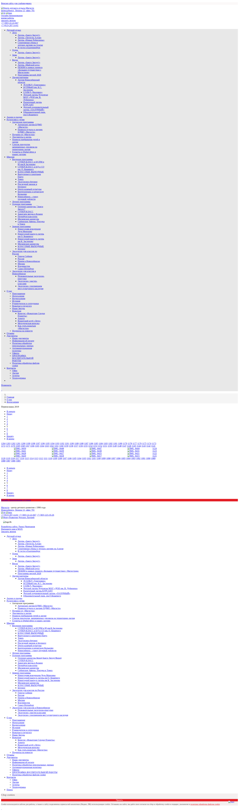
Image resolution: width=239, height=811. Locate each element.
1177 (135, 443)
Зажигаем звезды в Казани (30, 214)
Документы (12, 336)
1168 (22, 446)
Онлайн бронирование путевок (16, 500)
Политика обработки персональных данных (22, 344)
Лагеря (15, 373)
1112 (41, 458)
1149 (114, 446)
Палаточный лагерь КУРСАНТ (32, 103)
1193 (57, 443)
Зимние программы (21, 226)
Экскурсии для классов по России (28, 690)
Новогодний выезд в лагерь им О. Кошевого (31, 235)
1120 (3, 458)
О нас (9, 291)
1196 (43, 443)
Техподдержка (19, 378)
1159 (66, 446)
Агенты (16, 375)
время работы (7, 18)
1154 (90, 446)
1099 (103, 458)
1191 (67, 443)
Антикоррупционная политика (26, 767)
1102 (89, 458)
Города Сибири (25, 256)
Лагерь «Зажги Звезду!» (29, 35)
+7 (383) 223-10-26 (45, 515)
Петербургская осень (27, 216)
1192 (62, 443)
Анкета (21, 318)
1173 (154, 443)
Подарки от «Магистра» (23, 134)
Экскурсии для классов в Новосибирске (24, 272)
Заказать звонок (8, 531)
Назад (9, 414)
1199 (28, 443)
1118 (13, 458)
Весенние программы (22, 159)
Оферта (15, 353)
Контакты (11, 368)
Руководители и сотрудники (25, 303)
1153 (95, 446)
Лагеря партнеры (20, 77)
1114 (31, 458)
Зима (14, 55)
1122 (154, 453)
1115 (27, 458)
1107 (65, 458)
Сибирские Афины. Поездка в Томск (35, 670)
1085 (18, 461)
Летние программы (21, 201)
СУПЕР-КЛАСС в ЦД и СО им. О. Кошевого (31, 168)
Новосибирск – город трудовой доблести (28, 197)
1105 (74, 458)
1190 (72, 443)
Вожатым (16, 311)
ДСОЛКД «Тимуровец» (34, 85)
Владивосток (24, 266)
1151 (105, 446)
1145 (134, 446)
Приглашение (18, 293)
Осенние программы (22, 204)
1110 (50, 458)
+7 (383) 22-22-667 (9, 23)
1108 (60, 458)
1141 (153, 446)
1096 (118, 458)
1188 (81, 443)
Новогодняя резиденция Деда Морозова (29, 230)
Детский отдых (14, 30)
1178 (130, 443)
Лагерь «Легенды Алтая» (29, 37)
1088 (3, 461)
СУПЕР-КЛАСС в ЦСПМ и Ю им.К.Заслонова (31, 163)
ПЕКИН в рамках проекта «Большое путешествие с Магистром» (30, 70)
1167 (27, 446)
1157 (76, 446)
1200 (23, 443)
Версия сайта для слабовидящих (16, 3)
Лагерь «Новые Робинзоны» (31, 40)
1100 (98, 458)
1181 (115, 443)
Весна (15, 60)
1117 (17, 458)
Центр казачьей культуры (29, 189)
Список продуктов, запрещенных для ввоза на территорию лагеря (24, 147)
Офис (14, 370)
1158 (71, 446)
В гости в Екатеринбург (29, 47)
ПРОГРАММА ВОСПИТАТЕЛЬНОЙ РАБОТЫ (22, 358)
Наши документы (20, 338)
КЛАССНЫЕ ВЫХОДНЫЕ (31, 172)
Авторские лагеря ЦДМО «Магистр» (35, 606)
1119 (8, 458)
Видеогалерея (18, 298)
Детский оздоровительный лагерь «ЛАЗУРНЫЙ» (36, 108)
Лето (14, 32)
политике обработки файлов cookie (205, 804)
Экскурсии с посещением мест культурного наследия (30, 287)
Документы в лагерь (21, 137)
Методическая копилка (28, 323)
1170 (13, 446)
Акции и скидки (14, 117)
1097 (113, 458)
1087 (8, 461)
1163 (47, 446)
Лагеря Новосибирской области (33, 578)
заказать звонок (8, 20)
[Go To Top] (1, 808)
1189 (76, 443)
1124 (154, 448)
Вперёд (10, 436)
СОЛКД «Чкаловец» (33, 92)
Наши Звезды (18, 308)
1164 (42, 446)
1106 (69, 458)
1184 (101, 443)
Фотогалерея (18, 296)
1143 (143, 446)
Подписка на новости (22, 331)
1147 (124, 446)
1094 (128, 458)
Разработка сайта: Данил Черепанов (18, 526)
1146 (129, 446)
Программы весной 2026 (29, 75)
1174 (149, 443)
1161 (56, 446)
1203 (8, 443)
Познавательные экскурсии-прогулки (35, 710)
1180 (120, 443)
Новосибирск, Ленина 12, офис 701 (18, 10)
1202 (13, 443)
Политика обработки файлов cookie (29, 775)
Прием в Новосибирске (29, 261)
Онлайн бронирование (12, 15)
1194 (52, 443)
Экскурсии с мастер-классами (32, 712)
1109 (55, 458)
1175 (144, 443)
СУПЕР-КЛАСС (25, 211)
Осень (15, 50)
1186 (91, 443)
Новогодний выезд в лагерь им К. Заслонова (31, 240)
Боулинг (21, 249)
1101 (94, 458)
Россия (21, 259)
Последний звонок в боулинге (32, 643)
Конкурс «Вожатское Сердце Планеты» (36, 740)
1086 (13, 461)
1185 (96, 443)
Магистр (5, 507)
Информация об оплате (23, 341)
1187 (86, 443)
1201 (18, 443)
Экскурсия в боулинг (28, 182)
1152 (100, 446)
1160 (61, 446)
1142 (148, 446)
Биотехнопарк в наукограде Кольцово (35, 648)
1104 (79, 458)
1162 (52, 446)
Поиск (10, 789)
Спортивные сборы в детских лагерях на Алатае (30, 43)
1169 (18, 446)
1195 (47, 443)
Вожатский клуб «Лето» (29, 321)
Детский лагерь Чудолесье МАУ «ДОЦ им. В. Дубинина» (35, 97)
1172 (3, 446)
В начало (11, 411)
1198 (33, 443)
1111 (46, 458)
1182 (110, 443)
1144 (139, 446)
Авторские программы (23, 122)
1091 (143, 458)
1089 (153, 458)
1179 (125, 443)
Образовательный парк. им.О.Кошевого (34, 113)
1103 (84, 458)
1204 (3, 443)
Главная (10, 397)
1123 (154, 451)
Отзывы (10, 333)
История (16, 301)
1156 (81, 446)
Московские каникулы (28, 219)
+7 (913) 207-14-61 (9, 25)
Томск (21, 179)
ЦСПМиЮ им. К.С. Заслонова (32, 88)
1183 (105, 443)
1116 (22, 458)
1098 (108, 458)
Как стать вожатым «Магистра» (27, 327)
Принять (119, 800)
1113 (36, 458)
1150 (110, 446)
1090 (148, 458)
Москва (21, 264)
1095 (123, 458)
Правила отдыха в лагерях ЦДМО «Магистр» (30, 130)
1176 (139, 443)
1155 (85, 446)
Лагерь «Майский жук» (29, 65)
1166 (32, 446)
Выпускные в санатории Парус (32, 635)
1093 (133, 458)
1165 (37, 446)
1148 (119, 446)
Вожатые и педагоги (22, 306)
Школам (10, 157)
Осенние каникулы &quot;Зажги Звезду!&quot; (40, 658)
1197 (38, 443)
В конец (10, 439)
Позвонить (6, 385)
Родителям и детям (15, 119)
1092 (138, 458)
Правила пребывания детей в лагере (29, 616)
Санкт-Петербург (26, 269)
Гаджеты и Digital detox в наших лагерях (24, 153)
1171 (8, 446)
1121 (154, 456)
